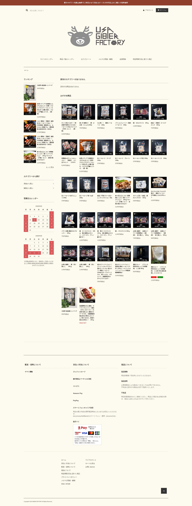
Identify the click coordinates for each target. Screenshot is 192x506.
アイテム (163, 10)
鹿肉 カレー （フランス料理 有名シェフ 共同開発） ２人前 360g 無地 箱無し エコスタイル (158, 270)
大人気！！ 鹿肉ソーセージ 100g (104, 124)
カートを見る (90, 463)
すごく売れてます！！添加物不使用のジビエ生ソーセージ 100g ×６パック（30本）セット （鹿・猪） (69, 127)
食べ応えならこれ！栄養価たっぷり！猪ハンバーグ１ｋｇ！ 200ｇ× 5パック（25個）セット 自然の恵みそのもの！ (45, 156)
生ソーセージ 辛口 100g (140, 158)
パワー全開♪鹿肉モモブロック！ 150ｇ (69, 232)
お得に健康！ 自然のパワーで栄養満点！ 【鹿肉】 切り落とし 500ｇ (159, 233)
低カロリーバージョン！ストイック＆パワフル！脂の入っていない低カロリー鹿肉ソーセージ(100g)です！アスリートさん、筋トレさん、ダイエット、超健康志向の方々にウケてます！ (104, 271)
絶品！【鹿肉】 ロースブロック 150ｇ (158, 124)
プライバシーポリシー (69, 477)
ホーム (26, 70)
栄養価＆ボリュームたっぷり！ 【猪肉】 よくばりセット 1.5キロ (69, 160)
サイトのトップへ (46, 59)
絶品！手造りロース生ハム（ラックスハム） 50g (104, 196)
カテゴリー (85, 59)
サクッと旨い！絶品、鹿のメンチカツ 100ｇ (140, 196)
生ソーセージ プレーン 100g (122, 159)
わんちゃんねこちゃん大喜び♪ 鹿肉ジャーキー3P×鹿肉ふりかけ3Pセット (158, 194)
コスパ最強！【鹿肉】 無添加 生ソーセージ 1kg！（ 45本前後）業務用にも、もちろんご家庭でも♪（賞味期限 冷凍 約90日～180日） (45, 125)
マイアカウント (90, 460)
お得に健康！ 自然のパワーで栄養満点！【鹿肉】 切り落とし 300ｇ (141, 233)
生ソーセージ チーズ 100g (104, 159)
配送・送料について (68, 467)
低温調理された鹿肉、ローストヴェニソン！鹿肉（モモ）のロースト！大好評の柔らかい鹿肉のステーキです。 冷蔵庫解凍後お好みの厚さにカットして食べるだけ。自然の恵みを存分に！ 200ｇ (86, 313)
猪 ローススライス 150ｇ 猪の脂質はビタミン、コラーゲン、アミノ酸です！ (87, 234)
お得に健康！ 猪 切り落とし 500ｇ (86, 265)
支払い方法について (68, 463)
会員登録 (123, 59)
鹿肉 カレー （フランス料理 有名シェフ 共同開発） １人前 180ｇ (140, 266)
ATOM (68, 484)
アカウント (149, 10)
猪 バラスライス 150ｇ (122, 231)
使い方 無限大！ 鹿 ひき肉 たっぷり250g (86, 124)
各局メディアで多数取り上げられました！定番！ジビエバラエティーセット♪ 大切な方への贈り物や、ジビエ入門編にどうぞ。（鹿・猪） (45, 109)
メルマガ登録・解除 (106, 59)
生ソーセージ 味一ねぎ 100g (86, 196)
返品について (66, 470)
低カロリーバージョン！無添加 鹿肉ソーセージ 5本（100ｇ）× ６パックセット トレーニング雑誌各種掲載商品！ (123, 268)
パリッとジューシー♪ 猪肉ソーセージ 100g (123, 124)
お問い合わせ (90, 467)
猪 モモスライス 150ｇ (141, 123)
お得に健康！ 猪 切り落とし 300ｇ (69, 265)
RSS (62, 484)
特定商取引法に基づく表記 (142, 59)
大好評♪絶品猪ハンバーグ (44, 85)
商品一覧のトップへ (67, 59)
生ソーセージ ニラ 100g (158, 158)
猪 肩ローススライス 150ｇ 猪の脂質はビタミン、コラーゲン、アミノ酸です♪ (105, 234)
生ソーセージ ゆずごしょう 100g (69, 196)
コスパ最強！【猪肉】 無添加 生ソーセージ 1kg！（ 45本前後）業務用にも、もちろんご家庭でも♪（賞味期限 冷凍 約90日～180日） (45, 140)
